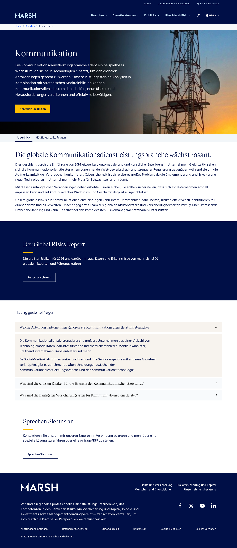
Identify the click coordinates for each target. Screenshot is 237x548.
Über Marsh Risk (176, 15)
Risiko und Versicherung (157, 485)
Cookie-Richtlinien (171, 528)
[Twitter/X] (191, 506)
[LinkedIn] (213, 506)
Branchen (97, 15)
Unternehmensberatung (200, 489)
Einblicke (150, 15)
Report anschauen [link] (39, 277)
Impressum (139, 528)
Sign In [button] (147, 3)
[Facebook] (180, 506)
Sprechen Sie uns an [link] (208, 3)
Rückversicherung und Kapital (196, 485)
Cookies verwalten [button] (206, 528)
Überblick (23, 137)
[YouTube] (202, 506)
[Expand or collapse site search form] (198, 15)
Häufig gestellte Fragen (51, 137)
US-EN (212, 15)
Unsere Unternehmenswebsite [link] (174, 3)
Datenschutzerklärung (75, 528)
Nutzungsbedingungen (34, 528)
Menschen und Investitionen (153, 489)
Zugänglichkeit (110, 528)
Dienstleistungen (124, 15)
